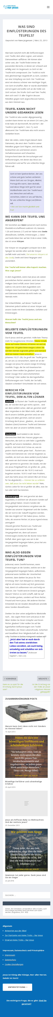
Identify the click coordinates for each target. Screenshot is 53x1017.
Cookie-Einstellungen (14, 964)
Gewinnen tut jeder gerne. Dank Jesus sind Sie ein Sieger (25, 876)
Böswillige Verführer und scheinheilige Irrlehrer (23, 782)
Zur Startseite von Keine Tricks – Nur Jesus (24, 935)
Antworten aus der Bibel (15, 930)
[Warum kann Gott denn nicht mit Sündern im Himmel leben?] (26, 713)
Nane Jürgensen (25, 40)
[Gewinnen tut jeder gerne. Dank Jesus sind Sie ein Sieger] (26, 850)
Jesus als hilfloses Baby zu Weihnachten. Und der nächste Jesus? (24, 821)
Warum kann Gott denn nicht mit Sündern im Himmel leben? (25, 727)
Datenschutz (10, 959)
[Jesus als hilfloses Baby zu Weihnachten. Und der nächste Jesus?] (26, 803)
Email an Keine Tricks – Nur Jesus (19, 940)
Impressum (10, 955)
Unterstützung (16, 987)
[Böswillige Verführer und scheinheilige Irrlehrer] (26, 756)
